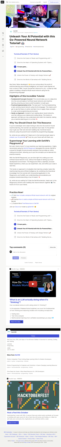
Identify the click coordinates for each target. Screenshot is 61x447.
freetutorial (28, 46)
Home (6, 434)
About (26, 436)
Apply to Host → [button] (13, 422)
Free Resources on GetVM (30, 203)
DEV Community (8, 432)
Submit (16, 258)
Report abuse (38, 262)
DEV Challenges (13, 434)
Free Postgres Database (41, 436)
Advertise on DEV (50, 434)
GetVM (15, 31)
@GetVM (30, 207)
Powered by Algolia (34, 2)
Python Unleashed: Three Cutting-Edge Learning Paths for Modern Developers (29, 360)
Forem (13, 440)
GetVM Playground (29, 148)
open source (21, 440)
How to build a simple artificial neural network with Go (33, 195)
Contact (32, 436)
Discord (17, 207)
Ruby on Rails (27, 442)
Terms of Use (39, 438)
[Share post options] (2, 56)
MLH (56, 436)
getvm (12, 46)
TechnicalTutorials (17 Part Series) (26, 54)
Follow (33, 336)
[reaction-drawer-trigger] (3, 34)
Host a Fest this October (17, 413)
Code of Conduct (29, 262)
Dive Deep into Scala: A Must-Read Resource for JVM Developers (25, 372)
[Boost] (3, 50)
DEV (36, 440)
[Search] (7, 2)
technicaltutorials (38, 46)
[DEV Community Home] (2, 2)
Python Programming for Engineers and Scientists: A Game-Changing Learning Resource (32, 366)
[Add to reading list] (3, 45)
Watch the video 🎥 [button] (16, 321)
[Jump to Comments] (3, 39)
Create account (54, 2)
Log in (45, 2)
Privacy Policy (31, 438)
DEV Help (42, 434)
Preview (23, 258)
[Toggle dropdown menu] (58, 269)
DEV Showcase (20, 436)
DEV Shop (50, 436)
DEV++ (20, 434)
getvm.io (36, 32)
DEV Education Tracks (33, 434)
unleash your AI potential (17, 137)
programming (20, 46)
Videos (25, 434)
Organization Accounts (9, 436)
